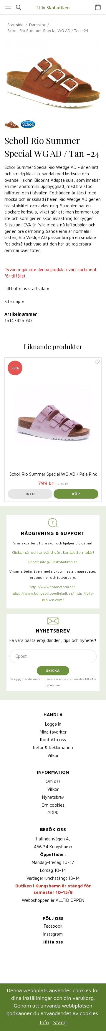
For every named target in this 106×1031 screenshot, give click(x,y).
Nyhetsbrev (53, 797)
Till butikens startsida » (26, 288)
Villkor (53, 755)
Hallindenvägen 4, (53, 838)
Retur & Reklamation (53, 747)
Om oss (53, 781)
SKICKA (52, 670)
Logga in (53, 723)
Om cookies (53, 805)
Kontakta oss (53, 739)
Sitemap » (14, 301)
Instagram (53, 933)
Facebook (53, 926)
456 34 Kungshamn (53, 846)
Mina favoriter (53, 731)
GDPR (53, 812)
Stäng (60, 1022)
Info (30, 494)
